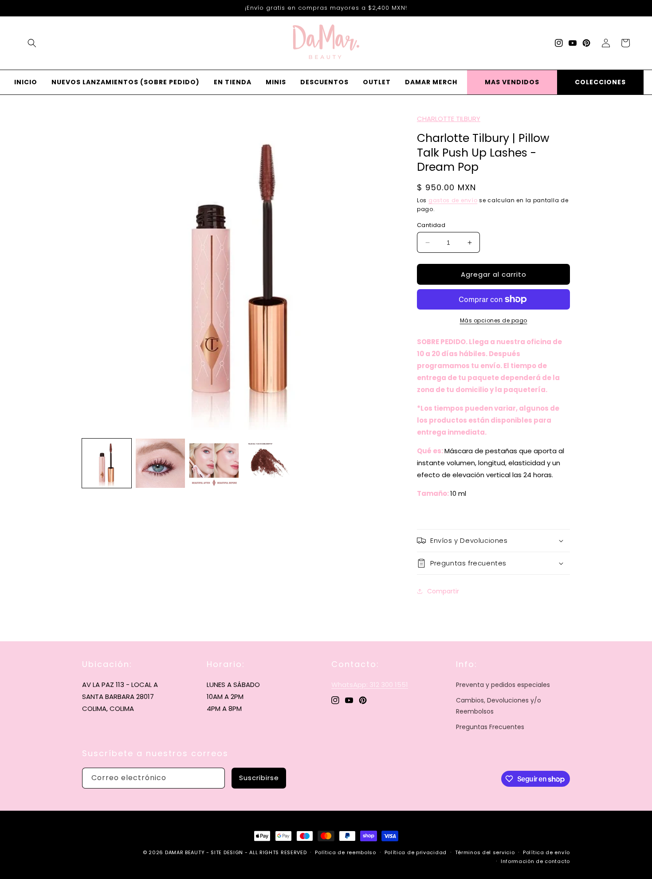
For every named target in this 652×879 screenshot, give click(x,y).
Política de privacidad (416, 852)
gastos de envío (453, 200)
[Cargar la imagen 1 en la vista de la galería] (106, 463)
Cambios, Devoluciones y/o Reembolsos (498, 706)
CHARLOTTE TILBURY (448, 118)
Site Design (227, 852)
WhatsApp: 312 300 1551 (369, 684)
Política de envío (546, 852)
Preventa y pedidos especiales (503, 684)
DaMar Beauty (184, 852)
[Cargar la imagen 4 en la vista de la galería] (267, 463)
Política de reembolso (345, 852)
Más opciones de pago (493, 320)
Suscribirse (259, 777)
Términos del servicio (485, 852)
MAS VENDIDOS (512, 82)
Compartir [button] (443, 591)
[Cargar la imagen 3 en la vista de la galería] (214, 463)
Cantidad (431, 225)
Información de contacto (535, 861)
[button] (32, 43)
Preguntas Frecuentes (490, 726)
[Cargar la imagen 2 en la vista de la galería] (160, 463)
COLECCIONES (600, 82)
